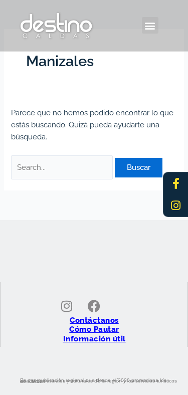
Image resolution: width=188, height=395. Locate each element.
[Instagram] (176, 205)
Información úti (93, 338)
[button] (150, 25)
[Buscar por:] (63, 167)
